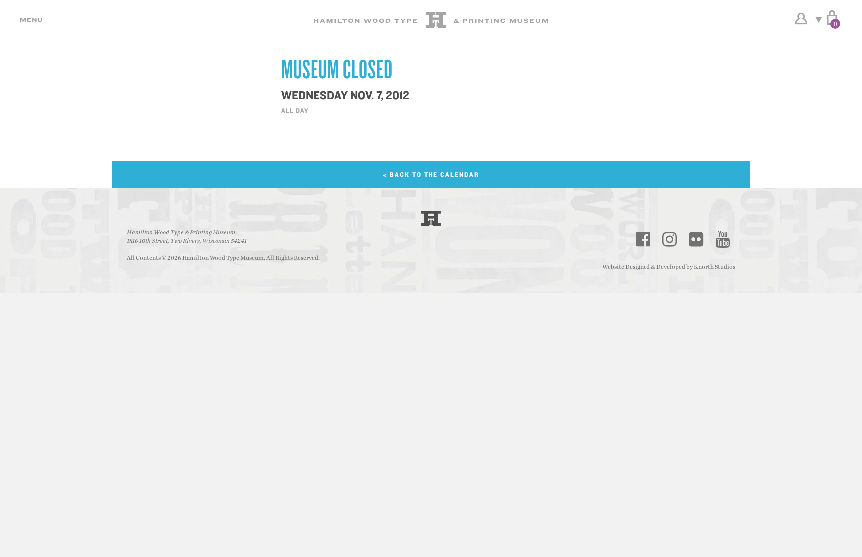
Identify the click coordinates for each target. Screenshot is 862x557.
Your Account (801, 18)
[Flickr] (696, 239)
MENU (30, 19)
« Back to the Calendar (431, 174)
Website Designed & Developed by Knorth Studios (668, 266)
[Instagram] (670, 239)
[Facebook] (643, 239)
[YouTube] (723, 239)
